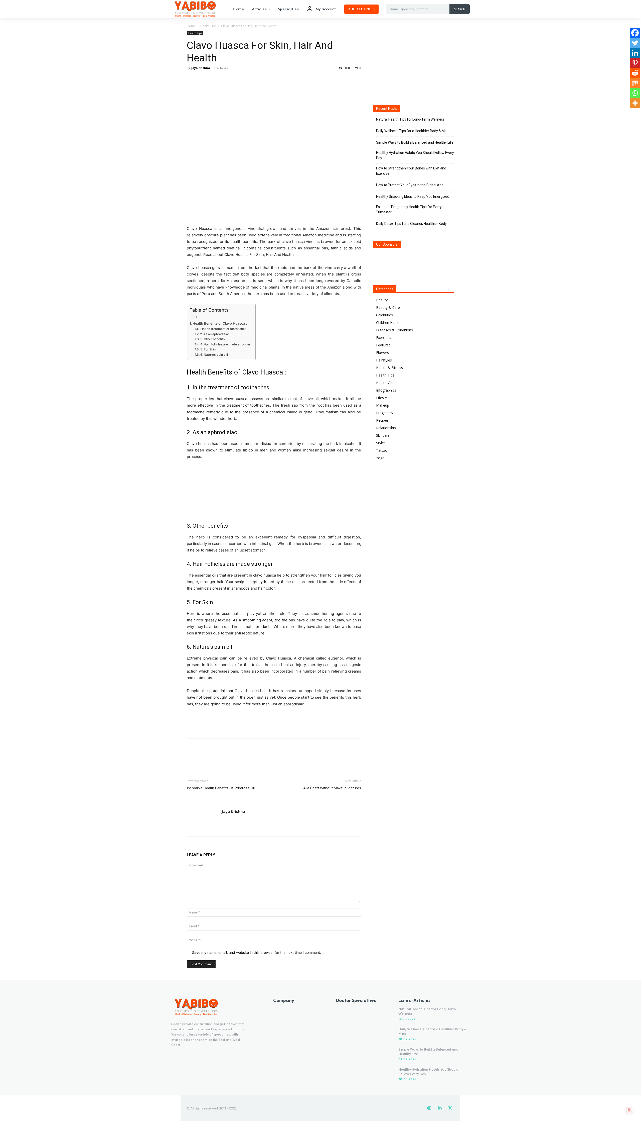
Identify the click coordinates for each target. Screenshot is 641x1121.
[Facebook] (192, 79)
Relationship (386, 427)
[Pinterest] (215, 79)
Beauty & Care (388, 307)
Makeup (382, 405)
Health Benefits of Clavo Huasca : (220, 323)
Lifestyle (383, 397)
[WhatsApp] (226, 79)
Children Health (388, 322)
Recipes (382, 420)
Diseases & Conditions (394, 330)
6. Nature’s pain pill (214, 354)
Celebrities (384, 315)
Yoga (380, 457)
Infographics (386, 390)
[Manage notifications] (629, 1110)
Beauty (382, 300)
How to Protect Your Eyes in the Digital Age (409, 185)
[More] (238, 79)
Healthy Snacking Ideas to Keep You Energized (412, 197)
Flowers (382, 352)
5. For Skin (207, 349)
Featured (383, 345)
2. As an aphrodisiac (214, 334)
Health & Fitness (389, 367)
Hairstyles (384, 360)
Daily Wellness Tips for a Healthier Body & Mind (412, 131)
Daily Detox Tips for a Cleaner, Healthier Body (411, 224)
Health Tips (208, 26)
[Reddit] (635, 73)
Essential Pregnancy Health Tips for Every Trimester (409, 209)
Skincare (383, 435)
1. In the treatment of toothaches (222, 329)
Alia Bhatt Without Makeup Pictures (332, 788)
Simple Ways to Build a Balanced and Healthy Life (414, 142)
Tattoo (381, 450)
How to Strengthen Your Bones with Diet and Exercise (411, 170)
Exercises (383, 337)
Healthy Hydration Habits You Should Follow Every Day (415, 155)
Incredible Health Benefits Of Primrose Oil (221, 788)
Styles (381, 442)
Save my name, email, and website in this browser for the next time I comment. (256, 952)
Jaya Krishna (200, 68)
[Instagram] (429, 1108)
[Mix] (635, 83)
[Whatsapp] (635, 93)
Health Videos (387, 382)
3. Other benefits (212, 339)
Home (191, 26)
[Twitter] (203, 79)
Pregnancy (384, 412)
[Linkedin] (635, 53)
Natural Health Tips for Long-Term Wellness (410, 119)
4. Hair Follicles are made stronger (225, 344)
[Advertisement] (274, 721)
